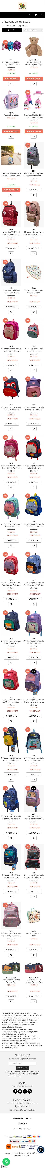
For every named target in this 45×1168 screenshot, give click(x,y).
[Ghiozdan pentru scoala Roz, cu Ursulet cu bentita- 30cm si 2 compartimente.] (11, 331)
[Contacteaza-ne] (30, 14)
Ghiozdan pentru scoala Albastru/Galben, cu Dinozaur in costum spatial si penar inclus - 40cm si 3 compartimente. (11, 759)
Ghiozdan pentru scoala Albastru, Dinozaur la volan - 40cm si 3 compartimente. (34, 759)
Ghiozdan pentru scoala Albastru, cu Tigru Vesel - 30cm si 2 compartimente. (34, 583)
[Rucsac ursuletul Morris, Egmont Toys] (34, 46)
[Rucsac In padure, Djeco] (34, 915)
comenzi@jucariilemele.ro (23, 1110)
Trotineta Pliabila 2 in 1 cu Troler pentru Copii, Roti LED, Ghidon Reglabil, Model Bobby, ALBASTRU (11, 174)
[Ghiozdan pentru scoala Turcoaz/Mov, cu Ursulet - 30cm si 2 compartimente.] (11, 506)
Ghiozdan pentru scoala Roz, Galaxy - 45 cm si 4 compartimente (11, 934)
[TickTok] (25, 1091)
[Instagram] (30, 1091)
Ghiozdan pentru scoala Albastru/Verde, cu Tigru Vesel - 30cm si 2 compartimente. (11, 642)
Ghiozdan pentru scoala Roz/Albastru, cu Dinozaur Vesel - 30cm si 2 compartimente (34, 350)
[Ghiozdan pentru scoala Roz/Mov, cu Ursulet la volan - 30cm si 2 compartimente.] (11, 564)
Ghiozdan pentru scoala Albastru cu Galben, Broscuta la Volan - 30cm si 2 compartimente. (34, 525)
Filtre (13, 30)
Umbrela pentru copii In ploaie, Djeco (34, 291)
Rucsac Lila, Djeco (11, 115)
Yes (3, 1166)
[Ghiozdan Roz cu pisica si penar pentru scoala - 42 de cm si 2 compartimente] (34, 214)
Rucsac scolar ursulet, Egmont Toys (11, 981)
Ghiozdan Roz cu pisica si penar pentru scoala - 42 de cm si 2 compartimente (34, 233)
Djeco (11, 112)
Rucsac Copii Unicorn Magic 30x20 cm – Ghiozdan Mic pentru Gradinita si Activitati (11, 63)
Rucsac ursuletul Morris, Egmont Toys (33, 63)
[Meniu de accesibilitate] (40, 1149)
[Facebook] (15, 1091)
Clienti (21, 1123)
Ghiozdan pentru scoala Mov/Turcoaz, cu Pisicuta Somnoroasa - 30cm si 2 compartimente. (34, 642)
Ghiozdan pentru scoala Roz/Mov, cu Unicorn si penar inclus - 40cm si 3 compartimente (34, 700)
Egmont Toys (34, 60)
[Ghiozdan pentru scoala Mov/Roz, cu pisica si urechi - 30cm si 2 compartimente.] (34, 389)
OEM (11, 60)
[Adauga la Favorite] (11, 84)
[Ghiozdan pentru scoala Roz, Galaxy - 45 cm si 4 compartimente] (11, 915)
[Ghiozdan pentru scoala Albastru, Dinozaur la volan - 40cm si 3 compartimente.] (34, 740)
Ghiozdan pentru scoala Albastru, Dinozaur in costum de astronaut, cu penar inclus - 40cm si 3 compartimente (11, 817)
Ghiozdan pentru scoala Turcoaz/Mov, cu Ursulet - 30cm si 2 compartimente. (11, 525)
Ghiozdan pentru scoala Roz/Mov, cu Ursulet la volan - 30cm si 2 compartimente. (11, 583)
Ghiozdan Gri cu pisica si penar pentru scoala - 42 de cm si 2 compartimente (34, 174)
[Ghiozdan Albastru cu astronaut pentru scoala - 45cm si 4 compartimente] (11, 857)
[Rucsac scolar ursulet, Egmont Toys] (11, 968)
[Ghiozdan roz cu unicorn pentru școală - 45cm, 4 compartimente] (34, 798)
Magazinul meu (21, 1118)
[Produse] (3, 15)
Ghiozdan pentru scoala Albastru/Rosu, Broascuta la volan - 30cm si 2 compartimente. (34, 466)
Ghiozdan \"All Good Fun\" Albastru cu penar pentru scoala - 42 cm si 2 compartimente (11, 291)
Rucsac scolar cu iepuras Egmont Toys (33, 981)
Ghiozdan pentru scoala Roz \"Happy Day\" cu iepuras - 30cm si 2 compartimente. (11, 466)
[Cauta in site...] (42, 14)
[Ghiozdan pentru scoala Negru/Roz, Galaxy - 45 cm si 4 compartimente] (34, 857)
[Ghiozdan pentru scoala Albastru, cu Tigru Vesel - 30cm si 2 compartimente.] (34, 564)
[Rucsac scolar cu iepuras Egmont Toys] (34, 968)
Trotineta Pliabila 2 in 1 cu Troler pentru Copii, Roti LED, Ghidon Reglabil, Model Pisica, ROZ (34, 116)
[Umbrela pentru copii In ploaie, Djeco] (34, 272)
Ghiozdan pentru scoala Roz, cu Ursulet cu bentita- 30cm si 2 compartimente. (11, 350)
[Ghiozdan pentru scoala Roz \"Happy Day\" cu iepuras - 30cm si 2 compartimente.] (11, 448)
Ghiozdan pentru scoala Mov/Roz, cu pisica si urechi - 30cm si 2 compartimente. (34, 408)
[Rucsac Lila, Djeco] (11, 100)
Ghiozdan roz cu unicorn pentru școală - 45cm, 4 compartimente (34, 817)
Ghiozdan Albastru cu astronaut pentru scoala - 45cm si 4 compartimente (11, 876)
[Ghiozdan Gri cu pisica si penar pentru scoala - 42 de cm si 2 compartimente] (34, 155)
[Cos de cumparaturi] (36, 14)
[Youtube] (20, 1091)
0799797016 (24, 1106)
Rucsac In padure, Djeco (33, 934)
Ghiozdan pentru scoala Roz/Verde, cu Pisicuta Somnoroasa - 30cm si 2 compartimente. (11, 700)
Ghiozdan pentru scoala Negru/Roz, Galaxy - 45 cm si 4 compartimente (34, 876)
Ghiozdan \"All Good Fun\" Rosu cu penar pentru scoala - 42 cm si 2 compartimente (11, 233)
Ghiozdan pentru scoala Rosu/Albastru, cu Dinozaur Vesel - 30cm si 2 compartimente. (11, 408)
